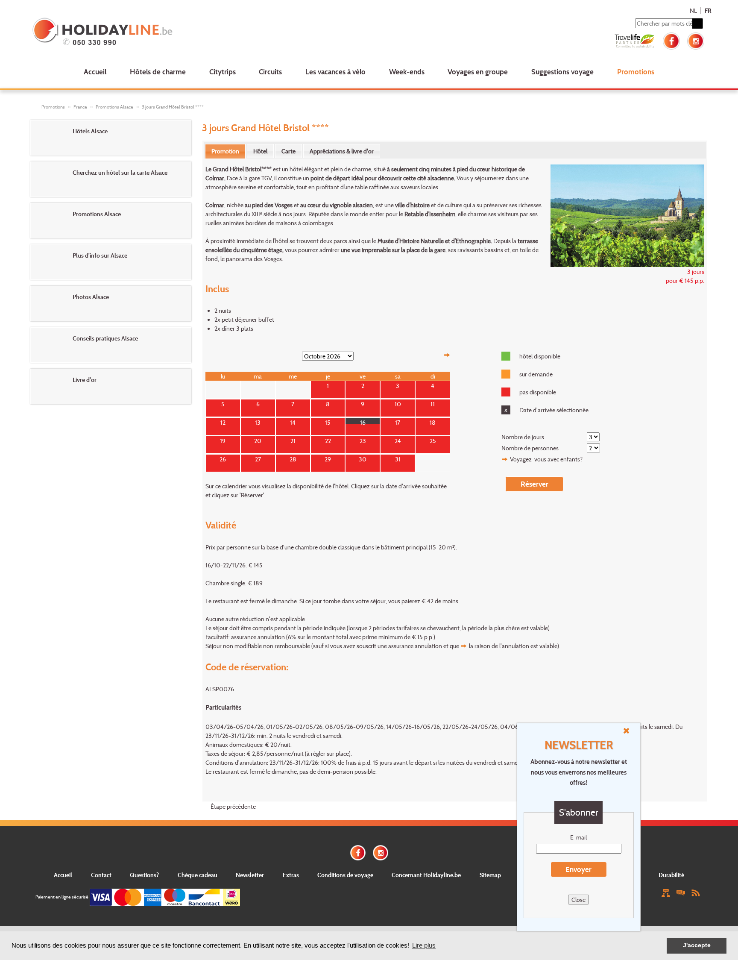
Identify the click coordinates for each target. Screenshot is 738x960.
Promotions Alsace (114, 107)
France (80, 107)
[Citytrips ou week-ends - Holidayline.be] (168, 32)
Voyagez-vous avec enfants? (546, 459)
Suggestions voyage (562, 71)
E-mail (578, 837)
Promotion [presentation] (225, 151)
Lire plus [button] (424, 945)
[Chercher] (697, 23)
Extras (291, 874)
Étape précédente (233, 806)
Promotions (635, 71)
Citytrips (222, 71)
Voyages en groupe (478, 71)
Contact (101, 874)
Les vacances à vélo (335, 71)
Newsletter (250, 874)
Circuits (270, 71)
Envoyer (578, 869)
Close (578, 899)
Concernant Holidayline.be (426, 874)
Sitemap (490, 874)
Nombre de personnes (530, 448)
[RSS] (696, 892)
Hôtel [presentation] (260, 151)
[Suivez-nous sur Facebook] (671, 40)
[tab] (225, 151)
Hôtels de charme (158, 71)
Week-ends (407, 71)
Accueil (95, 71)
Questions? (144, 874)
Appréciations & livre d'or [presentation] (342, 151)
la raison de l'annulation (499, 645)
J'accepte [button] (697, 945)
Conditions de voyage (345, 874)
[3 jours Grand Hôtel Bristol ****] (623, 214)
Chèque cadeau (197, 874)
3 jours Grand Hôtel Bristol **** (173, 107)
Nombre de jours (522, 436)
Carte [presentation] (288, 151)
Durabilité (671, 874)
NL (693, 10)
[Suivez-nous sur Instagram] (695, 40)
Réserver (534, 483)
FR (708, 10)
